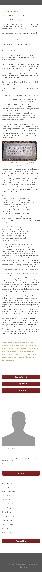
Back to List (21, 473)
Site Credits (23, 567)
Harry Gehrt (6, 528)
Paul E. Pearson (7, 496)
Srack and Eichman (8, 533)
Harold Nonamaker (8, 524)
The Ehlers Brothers (8, 516)
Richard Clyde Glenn (9, 504)
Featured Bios (21, 541)
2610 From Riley (21, 390)
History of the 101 (21, 377)
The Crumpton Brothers (10, 487)
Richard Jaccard (7, 500)
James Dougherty (8, 508)
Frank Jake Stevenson (9, 491)
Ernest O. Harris (7, 512)
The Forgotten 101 (21, 384)
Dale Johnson (7, 520)
